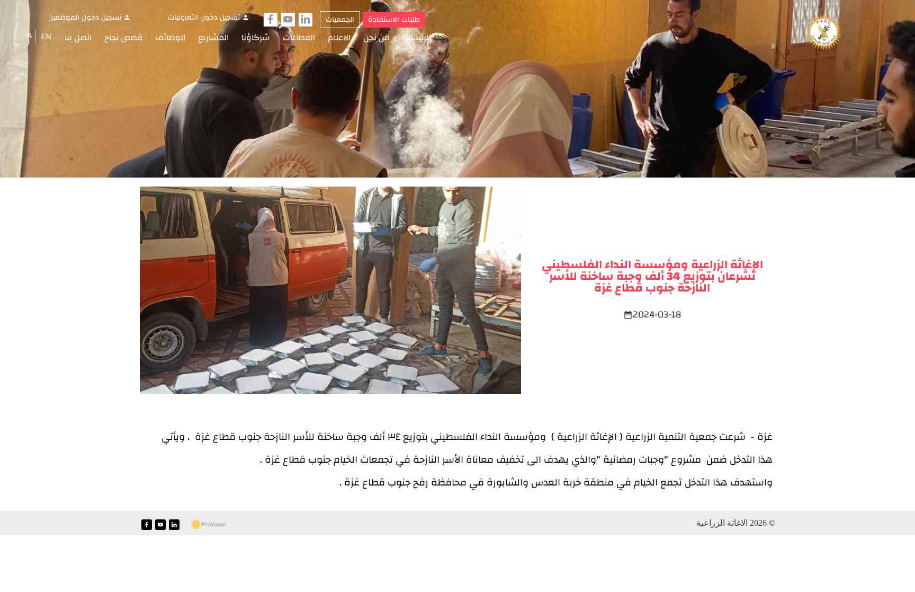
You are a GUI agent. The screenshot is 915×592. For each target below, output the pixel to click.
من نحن (376, 38)
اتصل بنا (78, 38)
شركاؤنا (255, 38)
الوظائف (170, 38)
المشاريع (213, 38)
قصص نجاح (123, 38)
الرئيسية (416, 38)
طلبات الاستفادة (394, 19)
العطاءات (299, 38)
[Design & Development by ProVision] (208, 524)
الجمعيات (340, 19)
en (46, 36)
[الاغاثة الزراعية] (824, 33)
